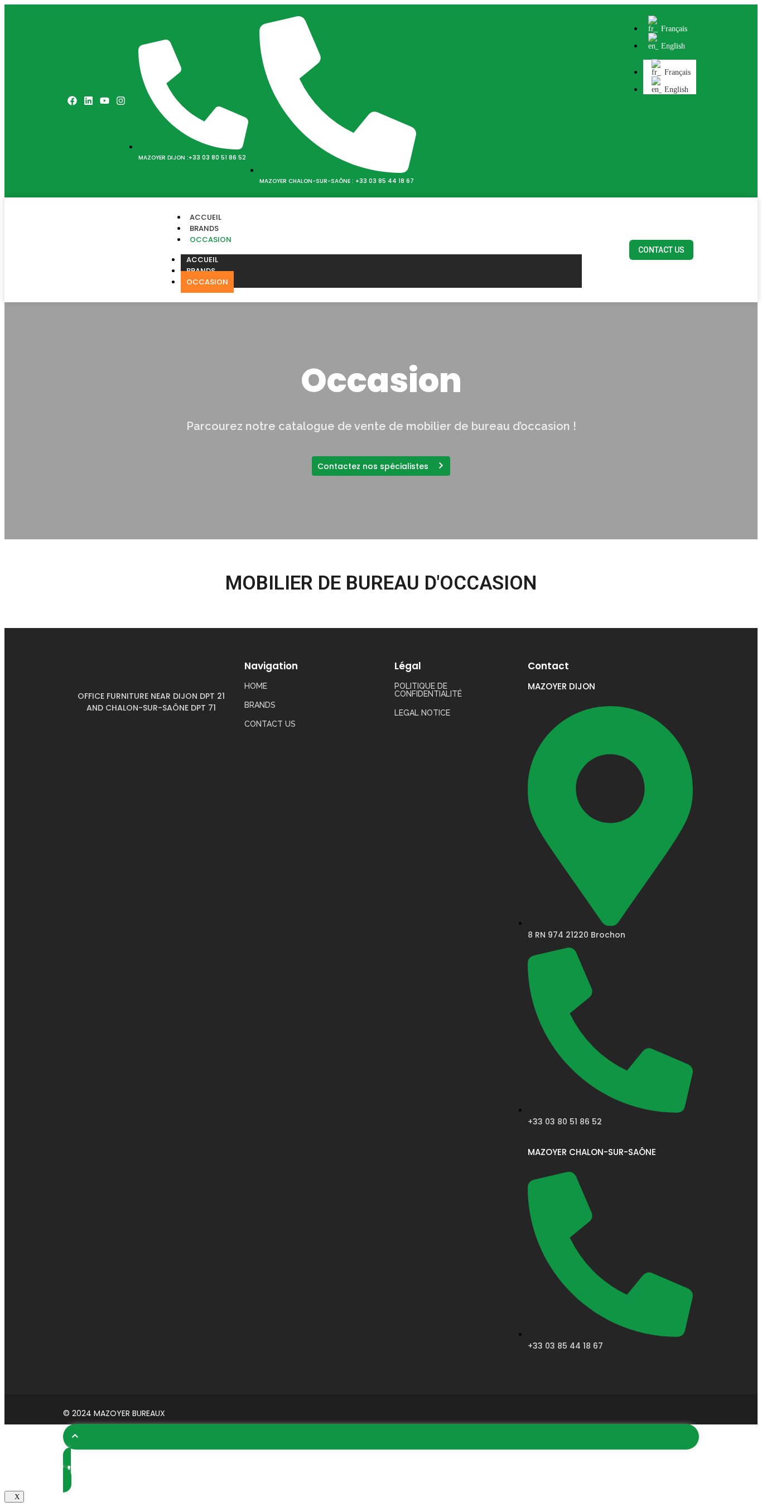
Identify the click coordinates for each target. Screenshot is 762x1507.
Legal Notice (422, 712)
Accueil (205, 217)
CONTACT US (270, 723)
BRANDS (260, 705)
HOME (255, 686)
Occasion (211, 239)
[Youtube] (105, 101)
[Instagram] (120, 101)
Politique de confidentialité (428, 690)
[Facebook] (72, 101)
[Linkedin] (88, 101)
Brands (204, 228)
